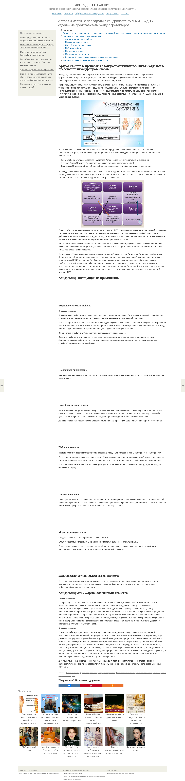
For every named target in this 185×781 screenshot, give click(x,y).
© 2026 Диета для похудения (27, 770)
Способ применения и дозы (78, 45)
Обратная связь (112, 770)
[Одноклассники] (112, 685)
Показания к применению (77, 42)
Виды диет (112, 13)
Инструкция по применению (106, 673)
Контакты (66, 770)
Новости (68, 13)
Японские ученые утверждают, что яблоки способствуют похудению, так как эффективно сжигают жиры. (36, 77)
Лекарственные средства (67, 676)
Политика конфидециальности (72, 773)
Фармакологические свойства (79, 39)
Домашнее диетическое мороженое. (37, 70)
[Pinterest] (91, 685)
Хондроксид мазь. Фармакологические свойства (85, 60)
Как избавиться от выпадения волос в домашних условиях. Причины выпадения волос (37, 62)
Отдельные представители (88, 673)
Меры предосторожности (77, 54)
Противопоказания (74, 51)
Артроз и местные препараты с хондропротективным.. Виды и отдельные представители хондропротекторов (114, 33)
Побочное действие (74, 48)
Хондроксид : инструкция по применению (82, 36)
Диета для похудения (92, 5)
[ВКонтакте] (69, 685)
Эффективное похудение (89, 13)
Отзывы (125, 13)
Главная (57, 13)
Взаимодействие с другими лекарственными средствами (92, 57)
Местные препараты (72, 673)
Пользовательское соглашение (79, 770)
